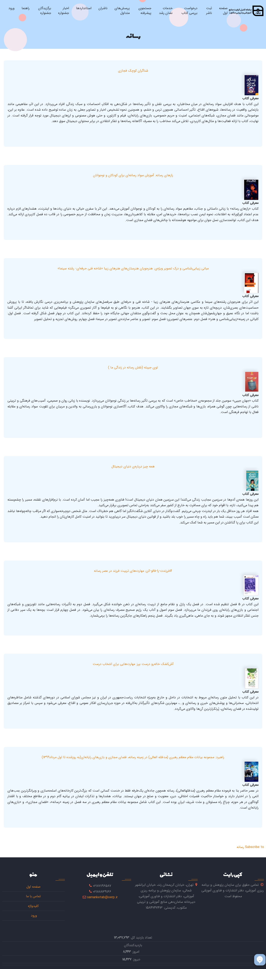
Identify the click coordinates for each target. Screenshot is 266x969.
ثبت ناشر (209, 11)
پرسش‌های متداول (122, 11)
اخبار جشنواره (63, 11)
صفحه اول (223, 11)
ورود (12, 8)
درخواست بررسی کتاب (189, 11)
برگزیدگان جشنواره (44, 11)
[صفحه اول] (246, 10)
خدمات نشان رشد (165, 11)
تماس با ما (33, 896)
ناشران (103, 8)
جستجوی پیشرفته (144, 11)
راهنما (26, 8)
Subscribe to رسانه (250, 847)
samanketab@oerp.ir (102, 897)
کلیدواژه (33, 906)
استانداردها (83, 8)
